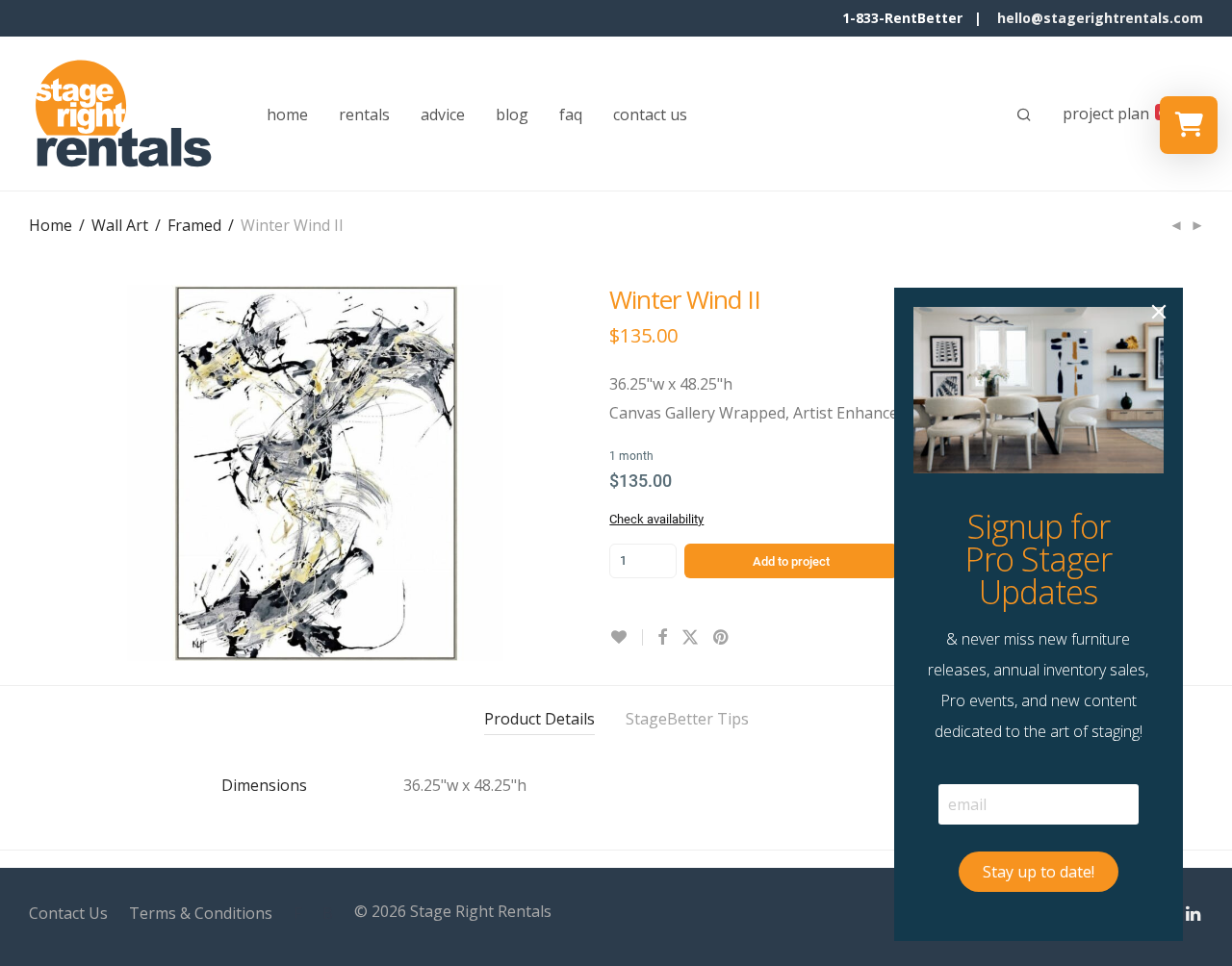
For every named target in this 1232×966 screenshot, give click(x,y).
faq (570, 114)
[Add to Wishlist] (626, 637)
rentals (364, 114)
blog (512, 114)
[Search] (1024, 114)
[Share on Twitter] (690, 637)
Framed (194, 225)
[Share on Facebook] (662, 637)
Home (50, 225)
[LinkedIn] (1194, 911)
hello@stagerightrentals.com (1100, 18)
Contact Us (68, 913)
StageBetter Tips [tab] (687, 718)
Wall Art (119, 225)
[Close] (1158, 311)
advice (443, 114)
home (287, 114)
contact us (650, 114)
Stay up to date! (1038, 871)
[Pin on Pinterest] (722, 637)
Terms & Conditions (200, 913)
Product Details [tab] (539, 718)
